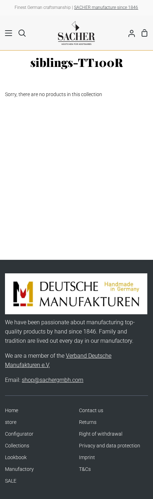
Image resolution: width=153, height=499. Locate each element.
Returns (87, 422)
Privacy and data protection (109, 446)
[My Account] (128, 33)
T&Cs (85, 469)
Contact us (91, 411)
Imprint (87, 458)
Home (11, 411)
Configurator (19, 434)
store (10, 422)
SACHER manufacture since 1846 (106, 7)
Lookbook (16, 458)
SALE (10, 481)
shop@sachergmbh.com (52, 380)
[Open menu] (6, 33)
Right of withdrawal (100, 434)
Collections (17, 446)
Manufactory (19, 469)
